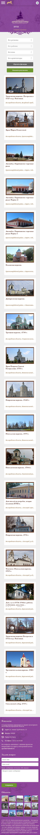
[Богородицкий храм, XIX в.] (35, 806)
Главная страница (20, 30)
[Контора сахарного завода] (20, 813)
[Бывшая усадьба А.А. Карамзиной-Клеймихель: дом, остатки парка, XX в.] (5, 813)
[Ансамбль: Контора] (20, 799)
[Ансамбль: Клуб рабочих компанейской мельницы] (12, 806)
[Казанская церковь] (12, 813)
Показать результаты (20, 70)
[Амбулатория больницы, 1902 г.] (12, 799)
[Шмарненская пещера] (5, 806)
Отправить (9, 785)
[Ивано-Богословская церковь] (27, 813)
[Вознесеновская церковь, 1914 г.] (27, 806)
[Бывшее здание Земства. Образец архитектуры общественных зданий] (27, 799)
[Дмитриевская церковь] (35, 813)
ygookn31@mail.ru (8, 748)
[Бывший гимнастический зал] (35, 799)
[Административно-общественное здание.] (5, 799)
